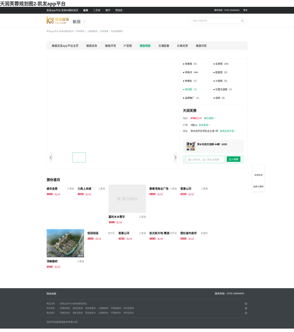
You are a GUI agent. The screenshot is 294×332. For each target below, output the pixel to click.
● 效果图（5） (190, 63)
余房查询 (203, 125)
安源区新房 (65, 308)
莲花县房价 (90, 312)
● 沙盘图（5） (221, 80)
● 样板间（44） (191, 72)
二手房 (96, 10)
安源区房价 (65, 312)
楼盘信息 (91, 46)
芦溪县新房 (116, 308)
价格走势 (182, 46)
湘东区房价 (78, 312)
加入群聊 (233, 159)
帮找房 (118, 10)
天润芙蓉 (104, 31)
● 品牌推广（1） (192, 97)
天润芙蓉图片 (117, 31)
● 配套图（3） (221, 72)
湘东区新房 (78, 308)
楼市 (107, 10)
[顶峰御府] (65, 243)
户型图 (128, 46)
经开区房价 (129, 312)
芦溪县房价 (116, 312)
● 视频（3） (219, 97)
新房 (85, 10)
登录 (245, 10)
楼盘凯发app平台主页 (65, 46)
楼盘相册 (145, 46)
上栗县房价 (103, 312)
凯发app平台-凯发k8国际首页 (62, 10)
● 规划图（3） (190, 89)
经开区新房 (129, 308)
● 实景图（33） (221, 63)
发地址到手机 (227, 130)
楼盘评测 (110, 46)
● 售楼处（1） (190, 80)
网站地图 (51, 293)
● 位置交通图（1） (223, 89)
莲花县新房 (90, 308)
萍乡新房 (80, 31)
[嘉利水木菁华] (127, 198)
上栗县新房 (92, 31)
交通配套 (163, 46)
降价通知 (209, 118)
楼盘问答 (201, 46)
